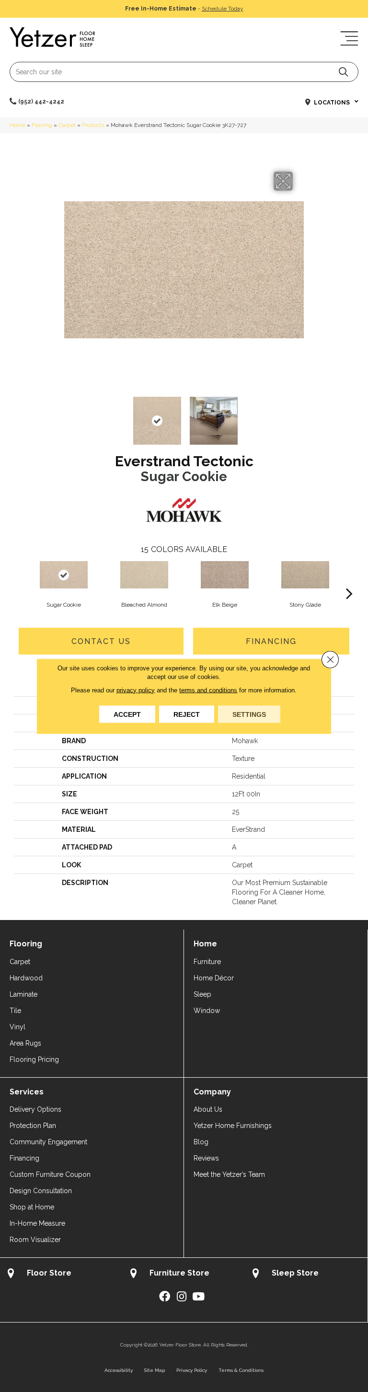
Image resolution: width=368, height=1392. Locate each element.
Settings (249, 714)
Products (93, 125)
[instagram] (181, 1297)
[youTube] (198, 1297)
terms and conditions (208, 689)
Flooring (42, 125)
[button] (343, 71)
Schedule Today (222, 8)
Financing (271, 641)
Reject (186, 714)
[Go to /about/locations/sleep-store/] (306, 1274)
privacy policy (135, 689)
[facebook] (164, 1297)
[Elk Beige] (224, 575)
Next (299, 416)
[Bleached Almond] (144, 575)
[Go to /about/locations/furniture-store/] (184, 1274)
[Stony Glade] (305, 575)
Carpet (67, 125)
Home (17, 125)
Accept (127, 714)
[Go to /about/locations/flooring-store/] (61, 1274)
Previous (69, 416)
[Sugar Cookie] (63, 575)
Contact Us (101, 641)
